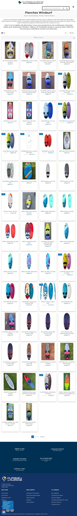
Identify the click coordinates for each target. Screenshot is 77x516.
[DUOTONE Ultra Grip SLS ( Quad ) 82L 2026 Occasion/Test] (48, 231)
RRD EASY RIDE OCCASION (66, 151)
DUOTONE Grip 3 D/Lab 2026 (67, 121)
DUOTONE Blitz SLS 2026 (10, 301)
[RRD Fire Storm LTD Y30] (66, 170)
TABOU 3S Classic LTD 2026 (48, 271)
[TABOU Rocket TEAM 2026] (48, 201)
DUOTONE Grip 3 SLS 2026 (10, 151)
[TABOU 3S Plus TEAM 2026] (66, 231)
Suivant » (42, 436)
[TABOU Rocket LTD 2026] (66, 201)
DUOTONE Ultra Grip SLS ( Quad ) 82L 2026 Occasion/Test (48, 243)
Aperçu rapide (14, 47)
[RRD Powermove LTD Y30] (48, 170)
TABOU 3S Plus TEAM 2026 (67, 241)
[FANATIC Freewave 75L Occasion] (10, 381)
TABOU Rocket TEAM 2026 (48, 211)
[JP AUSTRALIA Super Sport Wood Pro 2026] (10, 351)
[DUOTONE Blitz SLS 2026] (10, 291)
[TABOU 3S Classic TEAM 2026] (29, 261)
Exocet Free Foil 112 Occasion (29, 181)
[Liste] (4, 33)
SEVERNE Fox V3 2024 (48, 151)
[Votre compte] (75, 7)
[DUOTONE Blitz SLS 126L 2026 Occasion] (10, 80)
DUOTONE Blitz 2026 (66, 301)
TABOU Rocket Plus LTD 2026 (10, 241)
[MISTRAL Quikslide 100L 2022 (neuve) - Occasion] (10, 411)
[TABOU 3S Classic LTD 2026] (48, 261)
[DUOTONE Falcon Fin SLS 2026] (48, 110)
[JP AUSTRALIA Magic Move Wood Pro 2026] (29, 321)
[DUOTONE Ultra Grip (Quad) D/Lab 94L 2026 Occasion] (29, 80)
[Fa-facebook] (8, 510)
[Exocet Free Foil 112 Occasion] (29, 170)
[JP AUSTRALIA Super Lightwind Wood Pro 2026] (66, 321)
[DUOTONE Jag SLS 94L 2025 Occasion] (48, 351)
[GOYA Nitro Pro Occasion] (10, 110)
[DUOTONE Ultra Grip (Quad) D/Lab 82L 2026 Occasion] (66, 50)
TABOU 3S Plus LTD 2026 (10, 271)
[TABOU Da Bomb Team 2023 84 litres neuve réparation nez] (66, 381)
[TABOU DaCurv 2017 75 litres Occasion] (29, 201)
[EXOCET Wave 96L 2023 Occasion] (29, 110)
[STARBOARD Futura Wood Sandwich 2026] (29, 291)
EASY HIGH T (44, 514)
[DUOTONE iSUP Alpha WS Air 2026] (10, 170)
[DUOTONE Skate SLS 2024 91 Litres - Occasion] (48, 50)
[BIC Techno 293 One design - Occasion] (10, 50)
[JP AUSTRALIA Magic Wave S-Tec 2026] (29, 351)
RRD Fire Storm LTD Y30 (66, 181)
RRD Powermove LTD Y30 (48, 181)
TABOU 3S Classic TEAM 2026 (29, 271)
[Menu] (2, 3)
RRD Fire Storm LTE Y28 (10, 211)
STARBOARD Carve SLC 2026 (29, 60)
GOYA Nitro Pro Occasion (10, 121)
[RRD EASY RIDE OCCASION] (66, 140)
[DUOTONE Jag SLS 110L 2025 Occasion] (10, 321)
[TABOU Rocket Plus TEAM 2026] (29, 231)
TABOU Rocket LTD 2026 (66, 211)
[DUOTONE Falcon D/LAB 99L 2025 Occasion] (66, 351)
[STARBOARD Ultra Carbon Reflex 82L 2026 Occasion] (29, 381)
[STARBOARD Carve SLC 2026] (29, 50)
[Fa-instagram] (12, 510)
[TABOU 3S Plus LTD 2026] (10, 261)
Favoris (14, 44)
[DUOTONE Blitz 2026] (66, 291)
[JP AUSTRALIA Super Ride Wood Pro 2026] (48, 321)
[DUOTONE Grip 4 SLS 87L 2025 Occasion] (29, 411)
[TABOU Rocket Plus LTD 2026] (10, 231)
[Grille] (2, 33)
